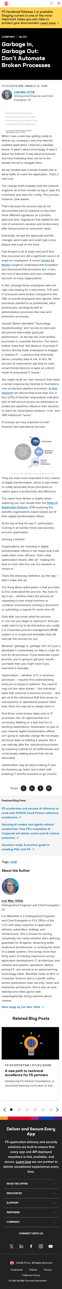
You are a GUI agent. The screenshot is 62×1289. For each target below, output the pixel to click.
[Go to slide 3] (27, 1109)
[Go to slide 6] (51, 1109)
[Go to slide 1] (11, 1109)
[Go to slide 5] (43, 1109)
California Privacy (31, 1275)
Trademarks (16, 1269)
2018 (13, 862)
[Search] (51, 3)
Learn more (48, 23)
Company (8, 36)
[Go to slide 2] (19, 1109)
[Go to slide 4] (35, 1109)
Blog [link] (23, 36)
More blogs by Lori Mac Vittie (21, 1007)
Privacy (48, 1269)
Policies (33, 1269)
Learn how (23, 1162)
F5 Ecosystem (17, 1065)
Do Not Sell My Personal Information (28, 1280)
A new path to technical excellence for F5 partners (26, 1073)
